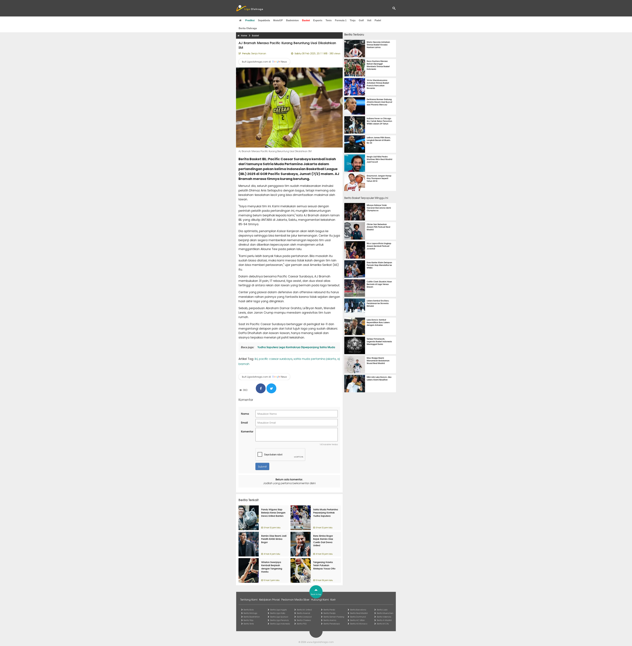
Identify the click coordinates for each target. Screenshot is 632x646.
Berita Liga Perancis (279, 620)
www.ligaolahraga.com (320, 642)
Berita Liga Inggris (278, 609)
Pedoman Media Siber (295, 599)
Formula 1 (340, 20)
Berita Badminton (252, 616)
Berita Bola (249, 609)
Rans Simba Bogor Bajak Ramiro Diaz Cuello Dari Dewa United (323, 540)
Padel (378, 20)
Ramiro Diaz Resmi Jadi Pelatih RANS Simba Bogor (273, 539)
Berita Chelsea (304, 620)
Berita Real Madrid (359, 613)
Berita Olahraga (248, 28)
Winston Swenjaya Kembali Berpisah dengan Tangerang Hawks (271, 567)
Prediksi (250, 20)
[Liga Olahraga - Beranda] (249, 8)
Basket (306, 20)
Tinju (353, 20)
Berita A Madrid (384, 620)
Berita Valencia (384, 616)
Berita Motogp (250, 613)
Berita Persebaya (332, 623)
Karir (333, 599)
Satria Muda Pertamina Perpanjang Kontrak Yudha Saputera (325, 513)
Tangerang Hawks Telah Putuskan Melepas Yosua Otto (324, 565)
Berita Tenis (249, 623)
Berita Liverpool (304, 616)
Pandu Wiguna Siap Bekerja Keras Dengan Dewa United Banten (273, 513)
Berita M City (383, 623)
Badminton (292, 20)
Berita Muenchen (385, 613)
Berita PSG (302, 623)
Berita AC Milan (357, 620)
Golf (361, 20)
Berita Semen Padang (334, 616)
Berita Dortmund (358, 616)
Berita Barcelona (358, 609)
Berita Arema (330, 620)
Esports (317, 20)
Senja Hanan (258, 53)
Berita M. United (304, 609)
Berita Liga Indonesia (280, 623)
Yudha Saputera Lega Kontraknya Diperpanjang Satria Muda (296, 347)
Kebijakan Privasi (269, 599)
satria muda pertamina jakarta (315, 359)
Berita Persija (329, 613)
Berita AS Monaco (358, 623)
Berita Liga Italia (277, 613)
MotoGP (278, 20)
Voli (369, 20)
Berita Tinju (248, 620)
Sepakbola (264, 20)
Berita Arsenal (303, 613)
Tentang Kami (248, 599)
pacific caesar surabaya (275, 359)
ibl (256, 359)
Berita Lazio (382, 609)
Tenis (329, 20)
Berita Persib (329, 609)
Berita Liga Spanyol (279, 616)
